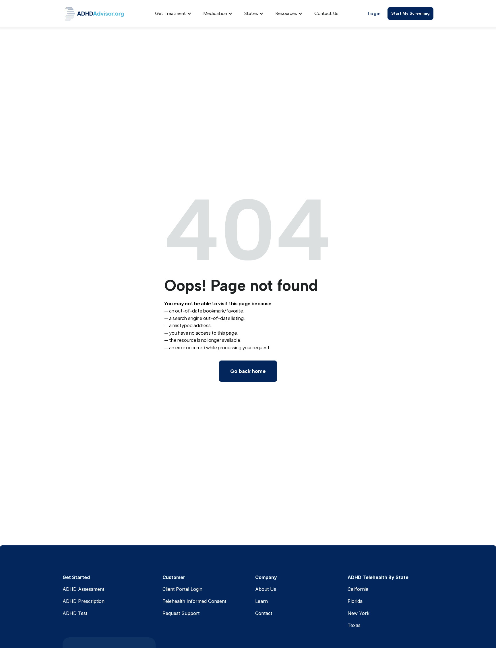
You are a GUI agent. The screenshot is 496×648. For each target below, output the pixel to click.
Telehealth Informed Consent (194, 601)
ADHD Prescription (83, 601)
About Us (265, 589)
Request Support (180, 613)
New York (358, 613)
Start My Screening (410, 13)
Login (374, 13)
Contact (263, 613)
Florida (355, 601)
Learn (261, 601)
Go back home (248, 371)
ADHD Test (75, 613)
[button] (173, 13)
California (358, 589)
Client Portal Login (182, 589)
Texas (354, 625)
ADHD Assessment (83, 589)
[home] (94, 13)
